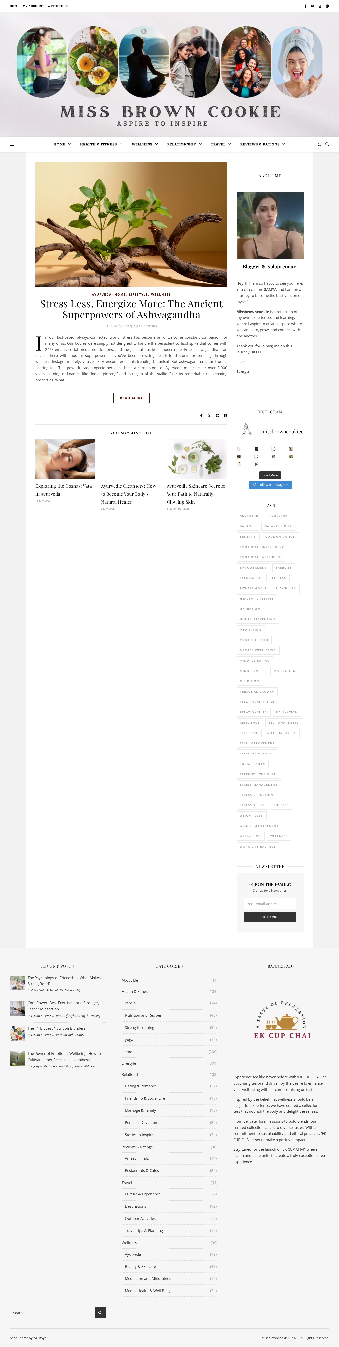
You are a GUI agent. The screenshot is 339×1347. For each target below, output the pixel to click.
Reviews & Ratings (260, 144)
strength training (258, 774)
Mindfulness (252, 671)
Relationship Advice (259, 702)
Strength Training (88, 1015)
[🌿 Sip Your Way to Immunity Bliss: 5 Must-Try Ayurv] (256, 449)
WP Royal (40, 1338)
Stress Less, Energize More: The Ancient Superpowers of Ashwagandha (131, 309)
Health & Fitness (42, 1015)
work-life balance (258, 846)
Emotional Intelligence (263, 547)
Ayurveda (102, 294)
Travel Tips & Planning (144, 1230)
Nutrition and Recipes (69, 1034)
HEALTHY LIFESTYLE (257, 598)
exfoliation (251, 578)
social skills (252, 764)
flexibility (286, 588)
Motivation (285, 671)
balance (248, 526)
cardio (130, 1002)
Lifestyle (138, 294)
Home (14, 6)
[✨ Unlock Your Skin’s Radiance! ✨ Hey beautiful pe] (291, 456)
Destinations (135, 1206)
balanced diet (278, 526)
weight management (259, 826)
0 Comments (146, 325)
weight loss (251, 815)
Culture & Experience (143, 1193)
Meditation (251, 629)
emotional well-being (261, 557)
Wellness (142, 144)
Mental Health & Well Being (148, 1290)
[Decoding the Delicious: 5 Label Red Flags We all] (239, 449)
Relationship (181, 144)
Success (281, 805)
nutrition (249, 681)
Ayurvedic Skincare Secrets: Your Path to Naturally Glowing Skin (196, 494)
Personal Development (144, 1122)
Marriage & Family (140, 1110)
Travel (218, 144)
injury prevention (257, 619)
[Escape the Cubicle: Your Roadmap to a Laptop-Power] (291, 449)
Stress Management (259, 784)
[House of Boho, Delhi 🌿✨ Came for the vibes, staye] (274, 449)
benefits (248, 536)
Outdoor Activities (140, 1218)
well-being (250, 836)
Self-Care (249, 733)
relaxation (287, 712)
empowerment (253, 567)
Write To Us (58, 6)
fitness (279, 578)
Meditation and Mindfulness (62, 1066)
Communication (280, 536)
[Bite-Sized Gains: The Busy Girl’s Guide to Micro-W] (274, 456)
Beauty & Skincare (140, 1266)
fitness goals (253, 588)
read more (131, 398)
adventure (250, 516)
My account (33, 6)
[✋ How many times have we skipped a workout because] (239, 456)
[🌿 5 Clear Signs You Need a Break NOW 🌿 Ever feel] (256, 464)
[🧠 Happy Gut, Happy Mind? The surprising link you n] (239, 464)
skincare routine (256, 753)
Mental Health (254, 640)
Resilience (250, 722)
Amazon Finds (137, 1158)
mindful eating (255, 660)
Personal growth (257, 691)
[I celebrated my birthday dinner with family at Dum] (256, 456)
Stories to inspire (139, 1134)
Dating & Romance (141, 1085)
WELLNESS (279, 836)
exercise (284, 567)
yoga (129, 1039)
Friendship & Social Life (47, 990)
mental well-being (258, 650)
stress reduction (256, 795)
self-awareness (284, 722)
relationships (253, 712)
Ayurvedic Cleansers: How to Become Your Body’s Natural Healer (128, 494)
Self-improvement (257, 743)
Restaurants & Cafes (142, 1170)
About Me (130, 980)
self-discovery (281, 733)
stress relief (252, 805)
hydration (250, 609)
